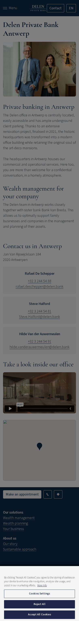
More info (42, 585)
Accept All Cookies (39, 614)
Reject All (39, 604)
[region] (39, 593)
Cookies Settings (39, 593)
